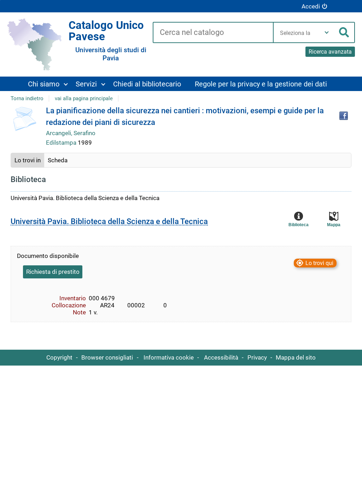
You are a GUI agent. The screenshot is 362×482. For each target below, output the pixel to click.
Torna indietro (27, 98)
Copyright (59, 357)
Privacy (257, 357)
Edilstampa (62, 142)
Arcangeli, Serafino (70, 133)
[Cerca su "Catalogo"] (213, 32)
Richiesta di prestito (53, 271)
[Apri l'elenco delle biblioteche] (327, 32)
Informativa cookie (169, 357)
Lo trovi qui (319, 263)
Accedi (311, 6)
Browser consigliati (107, 357)
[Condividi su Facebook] (343, 116)
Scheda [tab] (58, 160)
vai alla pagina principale (84, 98)
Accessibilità (221, 357)
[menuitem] (47, 84)
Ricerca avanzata (330, 51)
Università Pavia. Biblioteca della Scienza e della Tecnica (109, 221)
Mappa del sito (296, 357)
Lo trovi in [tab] (27, 160)
